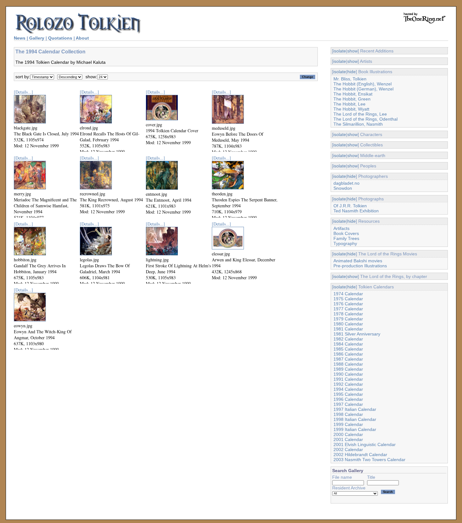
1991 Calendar (348, 379)
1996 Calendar (348, 399)
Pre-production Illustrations (360, 265)
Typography (345, 243)
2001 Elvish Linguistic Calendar (364, 444)
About (82, 38)
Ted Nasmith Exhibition (356, 210)
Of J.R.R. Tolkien (350, 205)
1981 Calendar (348, 328)
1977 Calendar (348, 308)
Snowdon (342, 188)
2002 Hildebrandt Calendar (360, 454)
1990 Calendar (348, 374)
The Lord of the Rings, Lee (360, 114)
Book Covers (346, 233)
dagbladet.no (346, 183)
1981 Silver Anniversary (356, 333)
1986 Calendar (348, 354)
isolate (339, 50)
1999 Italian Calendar (354, 429)
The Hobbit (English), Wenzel (362, 83)
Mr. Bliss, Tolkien (349, 78)
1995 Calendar (348, 394)
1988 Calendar (348, 364)
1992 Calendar (348, 384)
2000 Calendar (348, 434)
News (19, 38)
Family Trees (346, 238)
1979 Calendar (348, 318)
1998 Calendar (348, 414)
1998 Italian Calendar (354, 419)
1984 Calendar (348, 343)
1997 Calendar (348, 404)
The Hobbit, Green (352, 98)
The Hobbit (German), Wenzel (363, 88)
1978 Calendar (348, 313)
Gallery (36, 38)
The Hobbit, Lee (349, 103)
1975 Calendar (348, 298)
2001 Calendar (348, 439)
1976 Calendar (348, 303)
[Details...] (23, 92)
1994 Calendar (348, 389)
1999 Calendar (348, 424)
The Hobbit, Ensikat (352, 93)
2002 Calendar (348, 449)
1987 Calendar (348, 359)
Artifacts (341, 228)
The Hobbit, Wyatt (351, 109)
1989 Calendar (348, 369)
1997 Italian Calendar (354, 409)
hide (351, 71)
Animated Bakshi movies (357, 260)
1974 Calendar (348, 293)
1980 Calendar (348, 323)
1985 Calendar (348, 348)
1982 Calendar (348, 338)
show (352, 50)
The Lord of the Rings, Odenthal (365, 119)
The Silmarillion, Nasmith (358, 124)
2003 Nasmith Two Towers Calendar (369, 459)
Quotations (60, 38)
